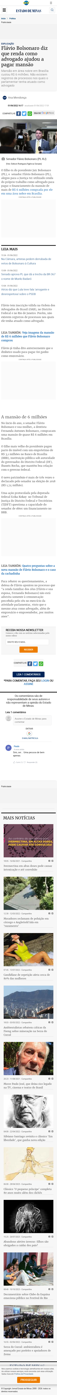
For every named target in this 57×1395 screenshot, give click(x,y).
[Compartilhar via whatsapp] (29, 114)
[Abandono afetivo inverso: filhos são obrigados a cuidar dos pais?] (28, 1216)
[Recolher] (50, 747)
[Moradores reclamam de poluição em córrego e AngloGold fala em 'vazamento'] (28, 893)
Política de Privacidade (23, 1374)
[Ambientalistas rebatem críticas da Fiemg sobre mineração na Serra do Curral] (28, 1002)
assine (28, 684)
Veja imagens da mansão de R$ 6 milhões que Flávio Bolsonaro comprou (27, 336)
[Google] (29, 733)
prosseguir (29, 1380)
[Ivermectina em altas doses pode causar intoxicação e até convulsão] (28, 840)
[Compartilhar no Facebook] (18, 114)
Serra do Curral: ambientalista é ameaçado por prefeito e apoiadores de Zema (27, 1350)
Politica (12, 18)
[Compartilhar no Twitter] (24, 114)
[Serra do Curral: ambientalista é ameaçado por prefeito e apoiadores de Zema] (28, 1321)
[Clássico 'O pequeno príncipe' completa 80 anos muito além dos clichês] (28, 1163)
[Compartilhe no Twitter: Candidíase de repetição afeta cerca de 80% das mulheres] (52, 970)
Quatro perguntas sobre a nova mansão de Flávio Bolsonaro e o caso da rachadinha (28, 569)
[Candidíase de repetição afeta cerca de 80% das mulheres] (28, 949)
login (45, 680)
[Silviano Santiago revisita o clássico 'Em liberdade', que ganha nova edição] (28, 1111)
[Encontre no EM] (52, 10)
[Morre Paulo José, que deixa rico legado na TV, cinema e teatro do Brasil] (28, 1058)
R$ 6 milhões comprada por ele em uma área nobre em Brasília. (27, 191)
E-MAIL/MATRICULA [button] (30, 738)
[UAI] (26, 3)
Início (3, 18)
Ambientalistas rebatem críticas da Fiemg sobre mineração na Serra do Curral (25, 1031)
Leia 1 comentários (29, 674)
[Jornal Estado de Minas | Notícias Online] (28, 11)
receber (28, 649)
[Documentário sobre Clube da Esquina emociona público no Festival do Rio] (28, 1269)
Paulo (16, 746)
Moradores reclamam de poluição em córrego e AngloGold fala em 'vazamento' (26, 922)
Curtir (19, 762)
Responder (32, 762)
